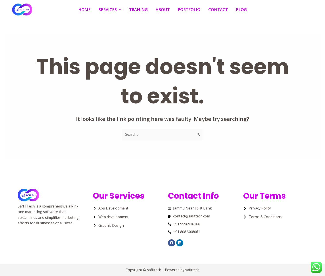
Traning (138, 9)
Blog (241, 9)
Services (108, 9)
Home (84, 9)
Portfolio (189, 9)
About (163, 9)
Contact (218, 9)
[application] (119, 9)
